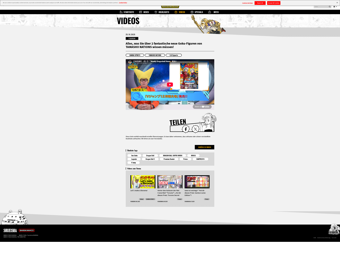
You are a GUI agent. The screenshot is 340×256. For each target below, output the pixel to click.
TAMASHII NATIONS (155, 55)
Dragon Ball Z (150, 159)
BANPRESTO (200, 159)
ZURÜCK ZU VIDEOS (204, 147)
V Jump (133, 162)
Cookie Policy (123, 2)
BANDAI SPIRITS (135, 55)
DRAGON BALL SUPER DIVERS (172, 155)
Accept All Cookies (273, 3)
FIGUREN (132, 38)
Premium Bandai (169, 159)
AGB (315, 237)
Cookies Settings (247, 3)
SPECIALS (199, 12)
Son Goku (134, 155)
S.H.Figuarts (174, 55)
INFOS (216, 12)
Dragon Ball (150, 155)
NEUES (146, 12)
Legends (134, 159)
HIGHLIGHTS (164, 12)
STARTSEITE (129, 12)
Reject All (260, 3)
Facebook (185, 129)
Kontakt (334, 237)
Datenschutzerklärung (323, 237)
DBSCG (193, 155)
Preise (185, 159)
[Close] (337, 3)
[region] (170, 3)
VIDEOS (182, 12)
